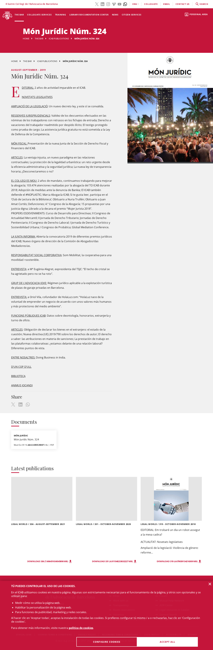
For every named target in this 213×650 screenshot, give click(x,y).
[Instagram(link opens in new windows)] (108, 4)
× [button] (210, 584)
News (115, 14)
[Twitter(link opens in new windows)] (97, 4)
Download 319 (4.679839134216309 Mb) (177, 561)
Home (26, 38)
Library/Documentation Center (89, 14)
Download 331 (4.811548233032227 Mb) (112, 561)
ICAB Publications (59, 38)
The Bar (19, 14)
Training (60, 14)
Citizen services (131, 14)
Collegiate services (39, 14)
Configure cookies (106, 641)
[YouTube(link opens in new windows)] (119, 4)
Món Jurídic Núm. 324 (26, 439)
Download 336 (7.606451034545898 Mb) (47, 561)
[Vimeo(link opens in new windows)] (114, 4)
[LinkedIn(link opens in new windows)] (102, 4)
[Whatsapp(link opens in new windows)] (125, 4)
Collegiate (151, 4)
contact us (183, 4)
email (166, 4)
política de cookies (81, 628)
